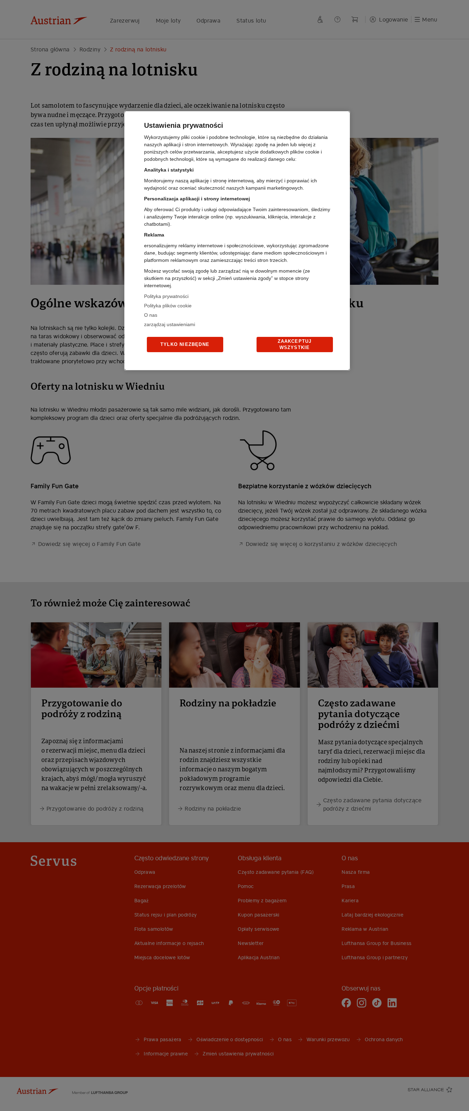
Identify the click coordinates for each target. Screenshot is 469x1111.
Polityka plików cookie (168, 305)
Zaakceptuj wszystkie (295, 344)
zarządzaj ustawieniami (169, 324)
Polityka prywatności (166, 296)
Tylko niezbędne (184, 344)
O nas (150, 315)
